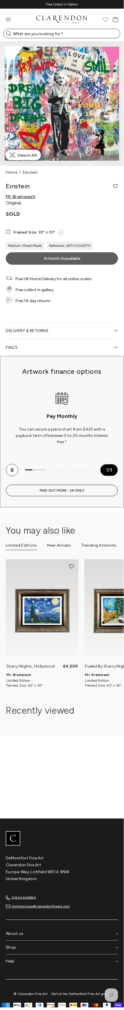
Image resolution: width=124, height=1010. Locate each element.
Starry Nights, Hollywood (30, 666)
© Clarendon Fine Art (30, 994)
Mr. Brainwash (18, 675)
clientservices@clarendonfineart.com (41, 906)
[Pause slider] (12, 470)
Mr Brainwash (20, 196)
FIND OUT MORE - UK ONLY (62, 490)
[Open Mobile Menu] (8, 19)
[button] (115, 186)
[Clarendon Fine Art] (62, 839)
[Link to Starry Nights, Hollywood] (42, 611)
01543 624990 (24, 897)
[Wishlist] (105, 19)
